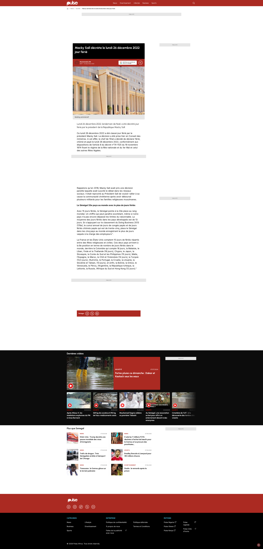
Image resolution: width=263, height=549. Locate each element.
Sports (154, 3)
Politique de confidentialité (116, 522)
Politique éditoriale (140, 522)
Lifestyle (137, 3)
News (115, 3)
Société (78, 8)
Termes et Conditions (141, 526)
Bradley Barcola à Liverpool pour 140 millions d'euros (137, 454)
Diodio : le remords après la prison (135, 469)
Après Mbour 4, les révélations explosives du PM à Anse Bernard (78, 415)
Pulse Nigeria (169, 522)
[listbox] (131, 407)
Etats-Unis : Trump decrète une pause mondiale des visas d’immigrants (93, 439)
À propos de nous (113, 526)
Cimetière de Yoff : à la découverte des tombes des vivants (183, 415)
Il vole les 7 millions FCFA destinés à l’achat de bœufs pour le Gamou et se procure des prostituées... (137, 440)
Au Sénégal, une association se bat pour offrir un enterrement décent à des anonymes (157, 416)
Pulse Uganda (186, 523)
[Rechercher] (194, 3)
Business (146, 3)
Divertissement (125, 3)
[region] (131, 407)
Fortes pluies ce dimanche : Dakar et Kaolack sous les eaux (135, 375)
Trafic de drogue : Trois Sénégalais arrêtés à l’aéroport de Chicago (92, 456)
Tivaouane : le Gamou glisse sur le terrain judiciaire (93, 469)
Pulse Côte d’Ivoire (187, 530)
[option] (79, 408)
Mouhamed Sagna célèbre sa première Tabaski (130, 414)
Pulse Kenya (168, 530)
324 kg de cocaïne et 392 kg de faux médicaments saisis (104, 414)
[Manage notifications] (258, 545)
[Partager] (140, 63)
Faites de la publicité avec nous (114, 531)
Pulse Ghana (168, 526)
